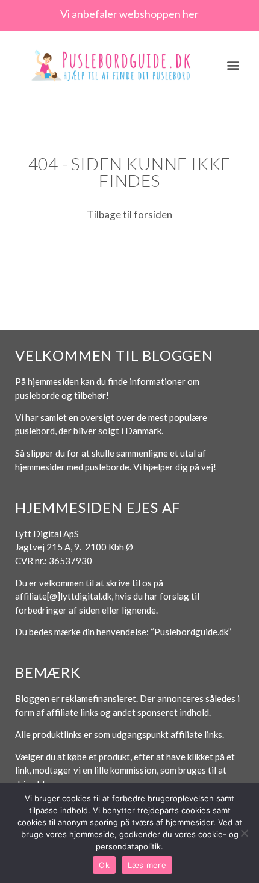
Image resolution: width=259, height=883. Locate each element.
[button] (233, 65)
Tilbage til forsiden (129, 214)
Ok (104, 865)
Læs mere (147, 865)
